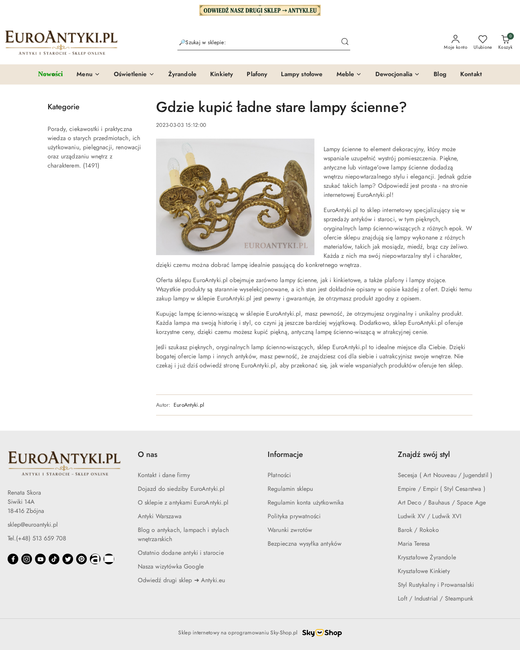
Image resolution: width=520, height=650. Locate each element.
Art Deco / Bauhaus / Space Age (442, 502)
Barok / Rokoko (418, 529)
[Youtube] (40, 559)
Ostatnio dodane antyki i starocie (181, 552)
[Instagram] (26, 559)
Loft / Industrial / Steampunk (436, 598)
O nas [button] (147, 454)
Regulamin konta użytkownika (306, 502)
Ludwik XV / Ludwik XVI (430, 516)
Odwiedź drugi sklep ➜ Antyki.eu (181, 580)
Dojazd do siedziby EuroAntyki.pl (181, 488)
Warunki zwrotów (290, 529)
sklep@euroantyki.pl (33, 524)
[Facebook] (13, 559)
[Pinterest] (81, 559)
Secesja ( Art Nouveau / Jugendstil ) (445, 475)
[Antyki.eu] (260, 9)
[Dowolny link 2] (109, 559)
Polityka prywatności (294, 516)
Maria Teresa (414, 543)
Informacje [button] (285, 454)
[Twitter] (67, 559)
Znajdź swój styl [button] (424, 454)
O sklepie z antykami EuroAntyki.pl (183, 502)
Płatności (279, 475)
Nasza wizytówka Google (171, 566)
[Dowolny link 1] (95, 559)
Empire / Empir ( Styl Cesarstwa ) (441, 488)
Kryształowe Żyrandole (427, 557)
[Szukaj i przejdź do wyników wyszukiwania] (345, 42)
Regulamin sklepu (290, 488)
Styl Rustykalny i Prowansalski (436, 584)
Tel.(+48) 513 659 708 (37, 538)
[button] (88, 74)
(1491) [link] (91, 165)
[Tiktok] (54, 559)
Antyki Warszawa (160, 516)
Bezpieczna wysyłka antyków (304, 543)
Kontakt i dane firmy (164, 475)
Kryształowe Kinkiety (424, 571)
